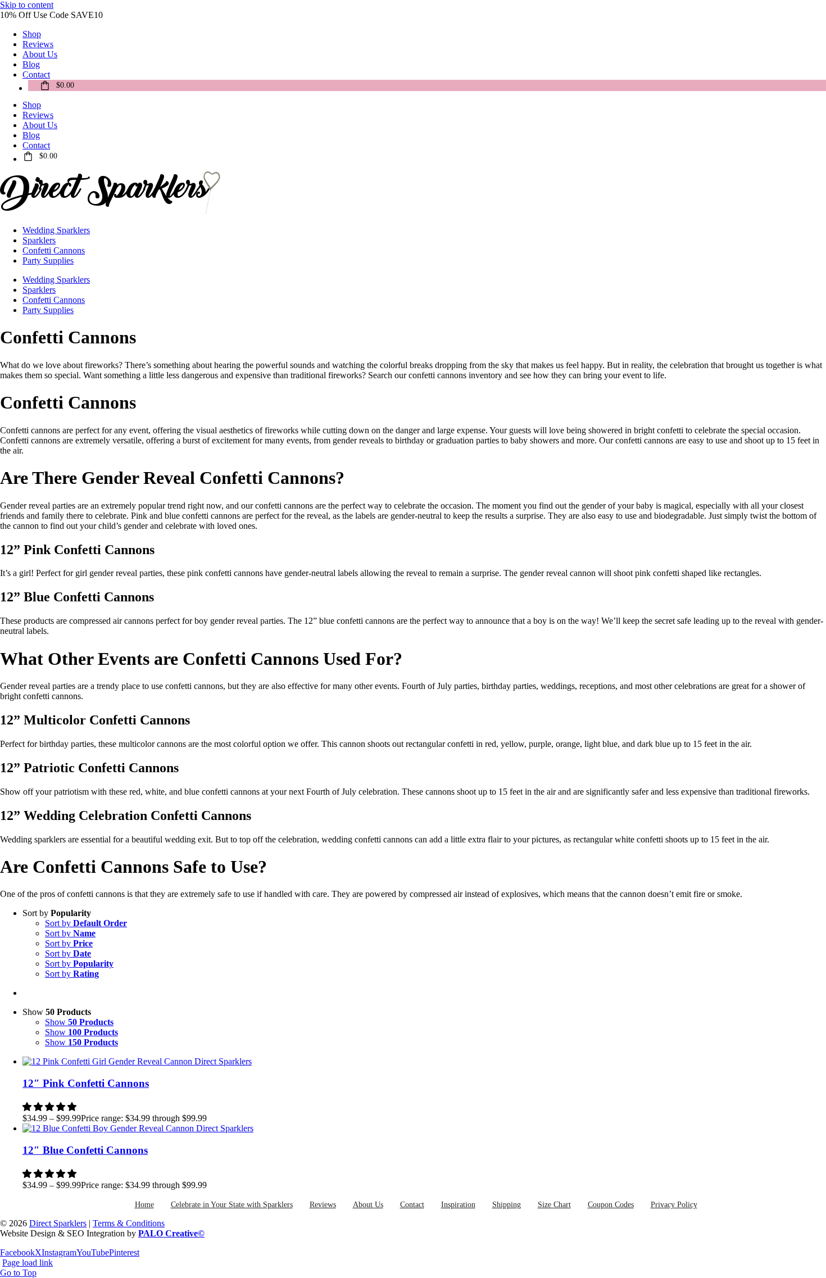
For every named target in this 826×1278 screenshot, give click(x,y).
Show (79, 1022)
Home (144, 1204)
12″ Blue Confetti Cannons (85, 1150)
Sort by (86, 923)
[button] (50, 1174)
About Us (368, 1204)
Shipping (506, 1204)
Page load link (27, 1262)
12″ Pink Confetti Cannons (85, 1083)
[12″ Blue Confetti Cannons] (424, 1128)
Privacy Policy (674, 1204)
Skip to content (26, 5)
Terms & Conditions (129, 1223)
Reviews (323, 1204)
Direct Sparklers (58, 1223)
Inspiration (458, 1204)
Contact (412, 1204)
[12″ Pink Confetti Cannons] (424, 1062)
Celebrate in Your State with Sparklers (232, 1204)
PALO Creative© (171, 1233)
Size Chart (554, 1204)
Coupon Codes (611, 1204)
